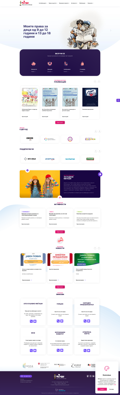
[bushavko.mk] (84, 66)
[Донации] (52, 66)
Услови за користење (25, 382)
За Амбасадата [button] (42, 3)
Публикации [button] (82, 3)
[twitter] (90, 376)
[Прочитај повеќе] (33, 268)
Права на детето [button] (52, 3)
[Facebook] (88, 376)
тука (115, 384)
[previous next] (60, 139)
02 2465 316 (27, 376)
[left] (95, 81)
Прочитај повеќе (25, 224)
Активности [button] (74, 3)
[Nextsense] (60, 389)
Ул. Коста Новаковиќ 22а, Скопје (60, 382)
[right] (99, 81)
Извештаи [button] (90, 3)
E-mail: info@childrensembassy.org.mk (60, 384)
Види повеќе (60, 122)
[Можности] (35, 66)
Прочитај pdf (25, 116)
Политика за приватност (26, 380)
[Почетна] (26, 3)
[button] (9, 29)
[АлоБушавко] (68, 66)
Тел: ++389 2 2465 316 (60, 383)
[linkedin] (93, 376)
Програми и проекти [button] (64, 3)
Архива (22, 379)
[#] (30, 139)
